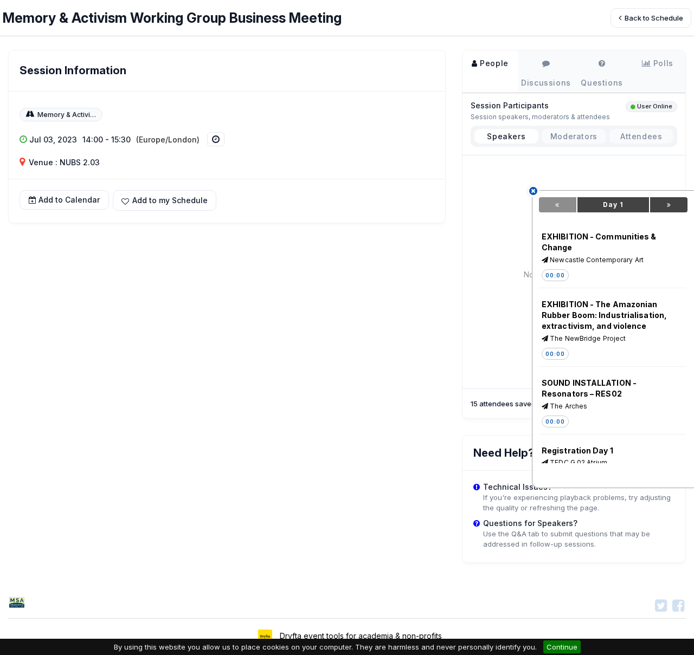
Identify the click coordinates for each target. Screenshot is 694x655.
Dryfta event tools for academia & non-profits (360, 635)
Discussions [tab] (546, 82)
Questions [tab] (601, 82)
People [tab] (493, 63)
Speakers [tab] (506, 136)
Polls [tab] (662, 63)
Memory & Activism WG (75, 115)
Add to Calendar (69, 200)
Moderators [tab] (573, 136)
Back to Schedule (653, 18)
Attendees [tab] (641, 136)
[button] (164, 200)
